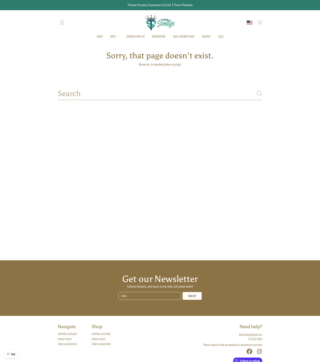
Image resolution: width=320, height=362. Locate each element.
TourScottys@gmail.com (250, 334)
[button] (260, 23)
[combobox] (160, 93)
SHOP (113, 36)
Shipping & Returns (67, 334)
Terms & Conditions (67, 344)
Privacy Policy (65, 339)
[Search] (259, 93)
